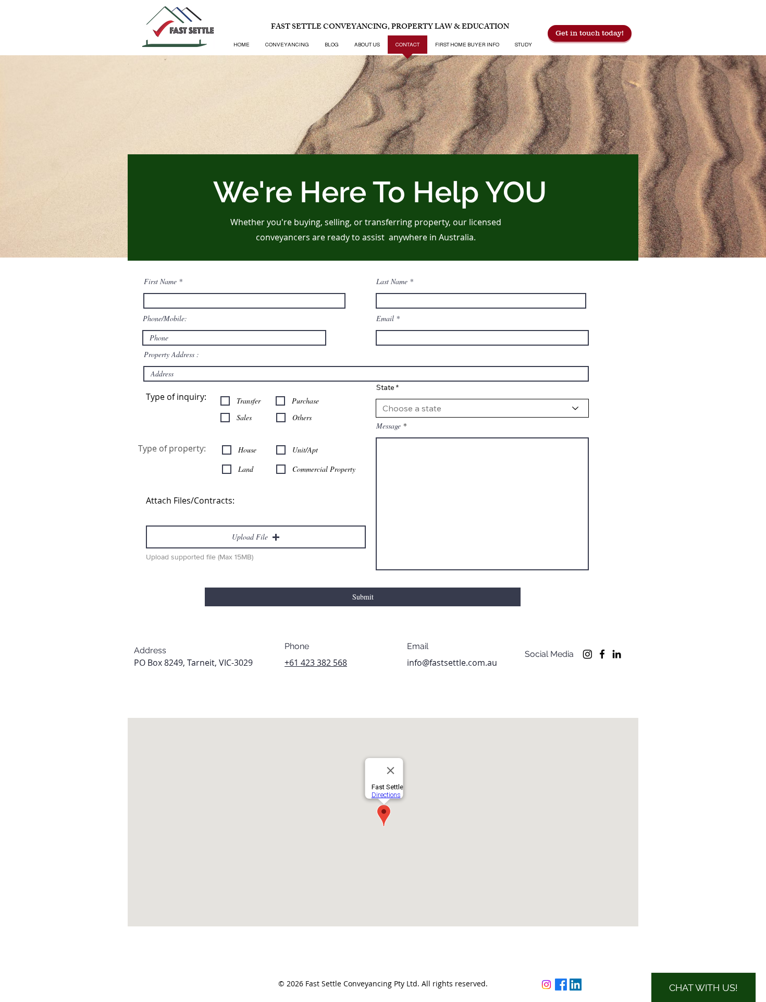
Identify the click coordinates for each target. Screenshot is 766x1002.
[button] (256, 537)
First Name (160, 281)
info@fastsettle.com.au (452, 662)
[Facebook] (602, 654)
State (385, 387)
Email (385, 318)
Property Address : (171, 354)
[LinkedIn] (617, 654)
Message (388, 426)
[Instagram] (588, 654)
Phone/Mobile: (165, 318)
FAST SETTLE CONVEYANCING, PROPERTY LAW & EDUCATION (390, 27)
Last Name (391, 281)
